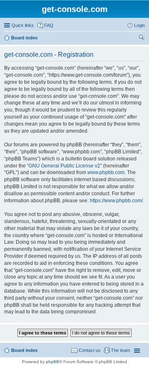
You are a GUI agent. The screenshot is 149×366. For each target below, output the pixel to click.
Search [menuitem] (141, 38)
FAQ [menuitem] (48, 25)
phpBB (52, 361)
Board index (24, 37)
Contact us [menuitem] (90, 350)
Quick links (23, 25)
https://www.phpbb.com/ (116, 201)
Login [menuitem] (139, 25)
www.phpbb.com (106, 172)
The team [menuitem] (120, 350)
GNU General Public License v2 (64, 166)
